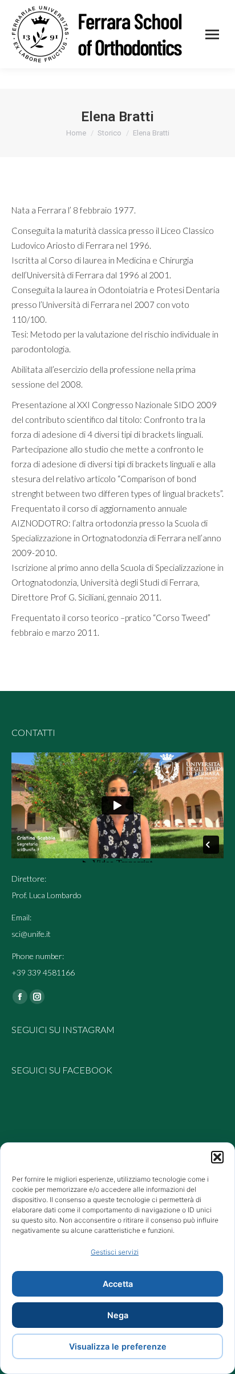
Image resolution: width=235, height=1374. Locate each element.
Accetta (118, 1284)
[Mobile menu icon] (212, 34)
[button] (217, 1157)
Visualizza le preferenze (118, 1346)
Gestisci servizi (115, 1252)
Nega (117, 1315)
